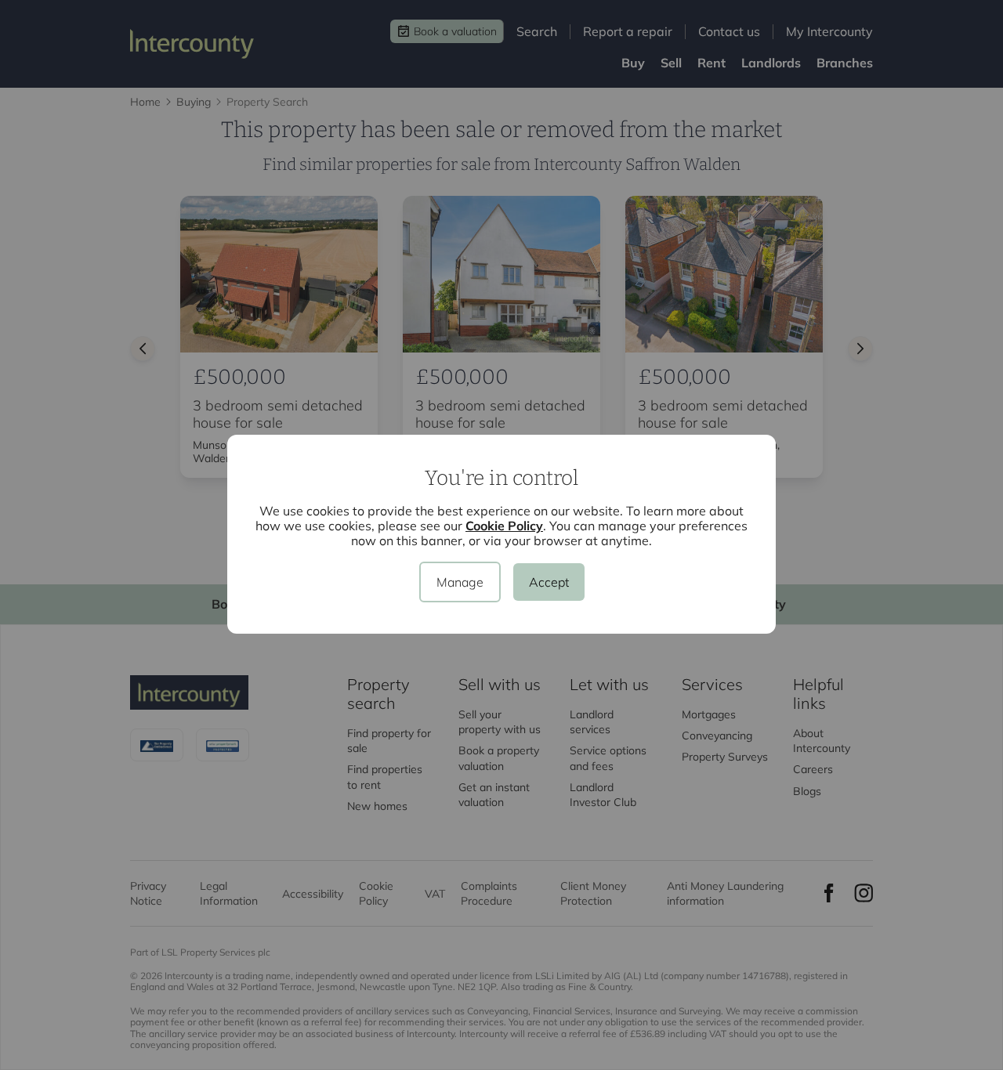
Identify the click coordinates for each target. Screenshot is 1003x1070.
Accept (549, 582)
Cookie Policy (504, 525)
